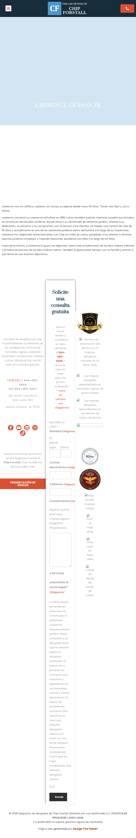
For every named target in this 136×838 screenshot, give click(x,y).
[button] (8, 8)
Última (65, 447)
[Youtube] (19, 427)
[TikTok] (23, 433)
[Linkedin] (27, 427)
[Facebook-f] (10, 427)
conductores (24, 356)
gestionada (60, 829)
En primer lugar (53, 442)
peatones (35, 352)
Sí (53, 787)
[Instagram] (35, 427)
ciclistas (39, 356)
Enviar (59, 797)
